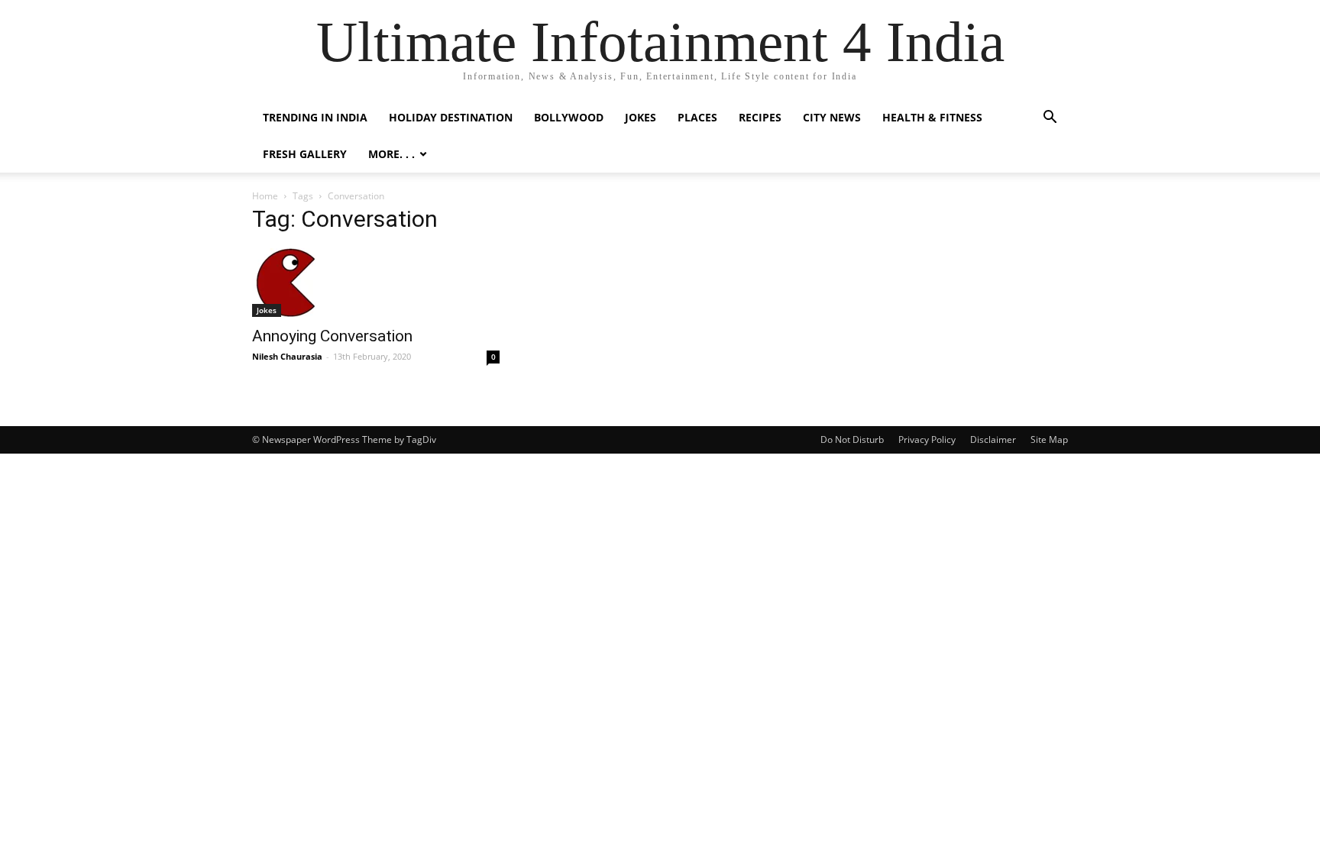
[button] (1049, 118)
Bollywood (568, 117)
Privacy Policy (927, 439)
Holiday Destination (451, 117)
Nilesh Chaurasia (287, 356)
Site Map (1049, 439)
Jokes (640, 117)
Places (697, 117)
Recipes (760, 117)
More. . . (391, 154)
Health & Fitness (932, 117)
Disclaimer (993, 439)
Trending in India (315, 117)
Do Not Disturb (852, 439)
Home (265, 195)
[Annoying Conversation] (376, 282)
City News (832, 117)
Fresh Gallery (305, 154)
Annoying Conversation (332, 336)
